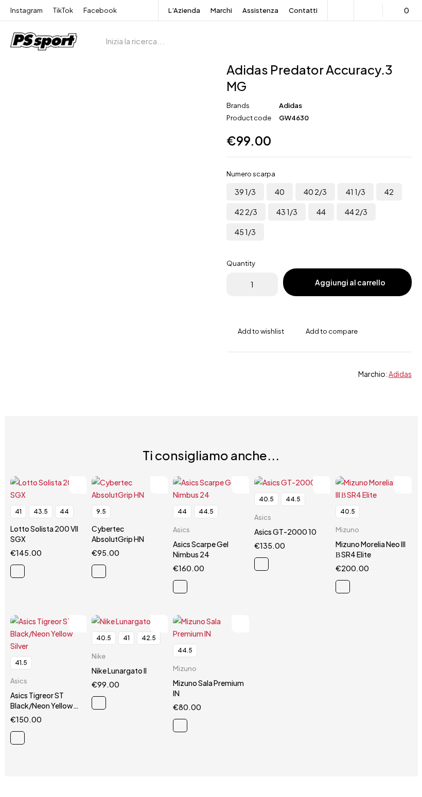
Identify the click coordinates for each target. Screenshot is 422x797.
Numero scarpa (250, 174)
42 (389, 191)
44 (321, 211)
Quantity (240, 263)
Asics (181, 530)
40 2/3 (315, 191)
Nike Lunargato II (119, 670)
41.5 (21, 662)
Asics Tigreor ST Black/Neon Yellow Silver (41, 705)
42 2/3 (246, 211)
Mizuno (347, 530)
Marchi (221, 10)
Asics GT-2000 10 (285, 531)
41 (18, 511)
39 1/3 (245, 191)
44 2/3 (356, 211)
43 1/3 (286, 211)
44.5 (206, 511)
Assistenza (260, 10)
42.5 (149, 638)
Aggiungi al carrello (350, 282)
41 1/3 (355, 191)
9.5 (101, 511)
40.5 (266, 499)
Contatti (303, 10)
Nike (99, 656)
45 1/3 (245, 232)
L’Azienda (184, 10)
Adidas (290, 105)
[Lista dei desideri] (370, 10)
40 (280, 191)
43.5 (40, 511)
